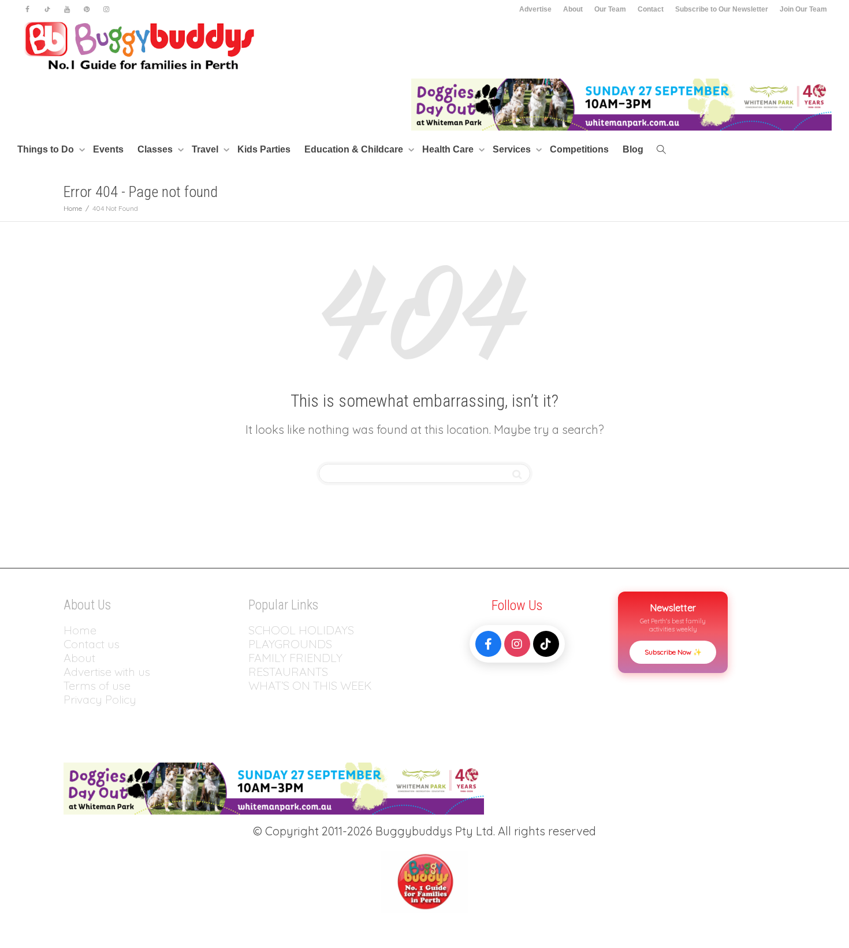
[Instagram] (106, 9)
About (573, 9)
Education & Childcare (354, 149)
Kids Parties (264, 149)
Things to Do (46, 149)
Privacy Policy (101, 699)
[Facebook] (27, 9)
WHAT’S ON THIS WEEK (310, 685)
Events (108, 149)
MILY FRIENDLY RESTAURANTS (295, 664)
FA (255, 657)
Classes (156, 149)
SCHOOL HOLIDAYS (301, 630)
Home (80, 630)
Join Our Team (803, 9)
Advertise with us (107, 671)
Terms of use (97, 685)
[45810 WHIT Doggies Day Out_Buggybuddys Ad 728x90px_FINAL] (621, 103)
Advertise (535, 9)
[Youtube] (66, 9)
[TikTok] (546, 644)
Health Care (449, 149)
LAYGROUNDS (293, 644)
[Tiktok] (47, 9)
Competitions (579, 149)
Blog (633, 149)
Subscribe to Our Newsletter (721, 9)
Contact (651, 9)
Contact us (92, 644)
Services (513, 149)
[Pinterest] (86, 9)
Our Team (610, 9)
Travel (206, 149)
